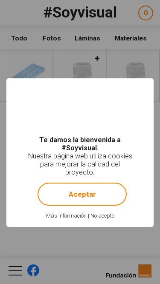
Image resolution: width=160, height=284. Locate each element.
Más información (66, 215)
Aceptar (82, 194)
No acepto (102, 215)
